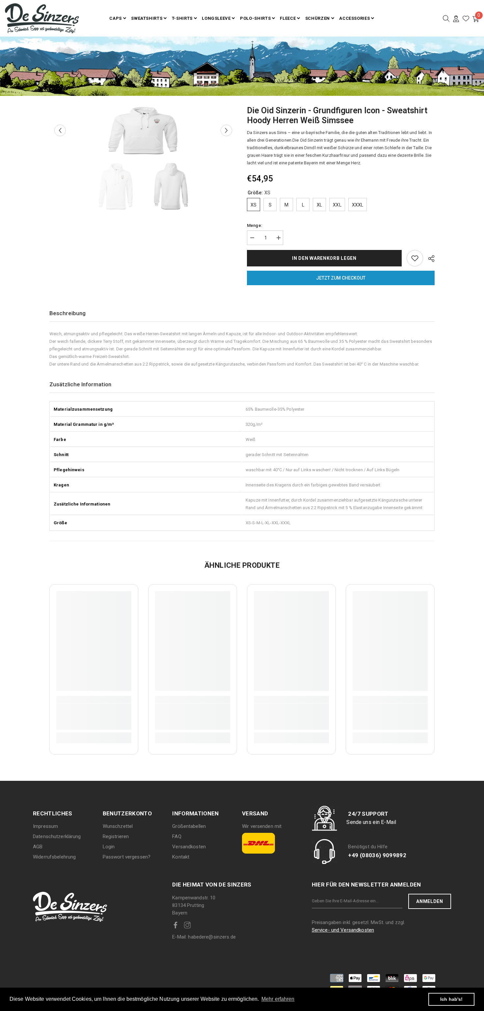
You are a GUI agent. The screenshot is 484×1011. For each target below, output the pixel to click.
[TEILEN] (429, 258)
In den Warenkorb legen (324, 258)
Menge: (254, 225)
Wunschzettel (118, 826)
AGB (37, 847)
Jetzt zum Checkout (340, 278)
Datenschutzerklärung (57, 836)
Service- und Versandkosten (343, 930)
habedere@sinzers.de (204, 937)
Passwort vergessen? (126, 857)
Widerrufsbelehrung (54, 857)
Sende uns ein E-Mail (371, 822)
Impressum (45, 826)
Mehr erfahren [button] (278, 999)
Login (109, 847)
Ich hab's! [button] (451, 999)
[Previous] (60, 130)
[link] (93, 716)
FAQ (176, 836)
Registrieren (116, 836)
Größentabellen (189, 826)
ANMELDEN (429, 901)
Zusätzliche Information (80, 384)
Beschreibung (67, 313)
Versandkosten (189, 847)
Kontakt (180, 857)
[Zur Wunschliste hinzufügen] (415, 258)
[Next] (226, 130)
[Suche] (446, 18)
